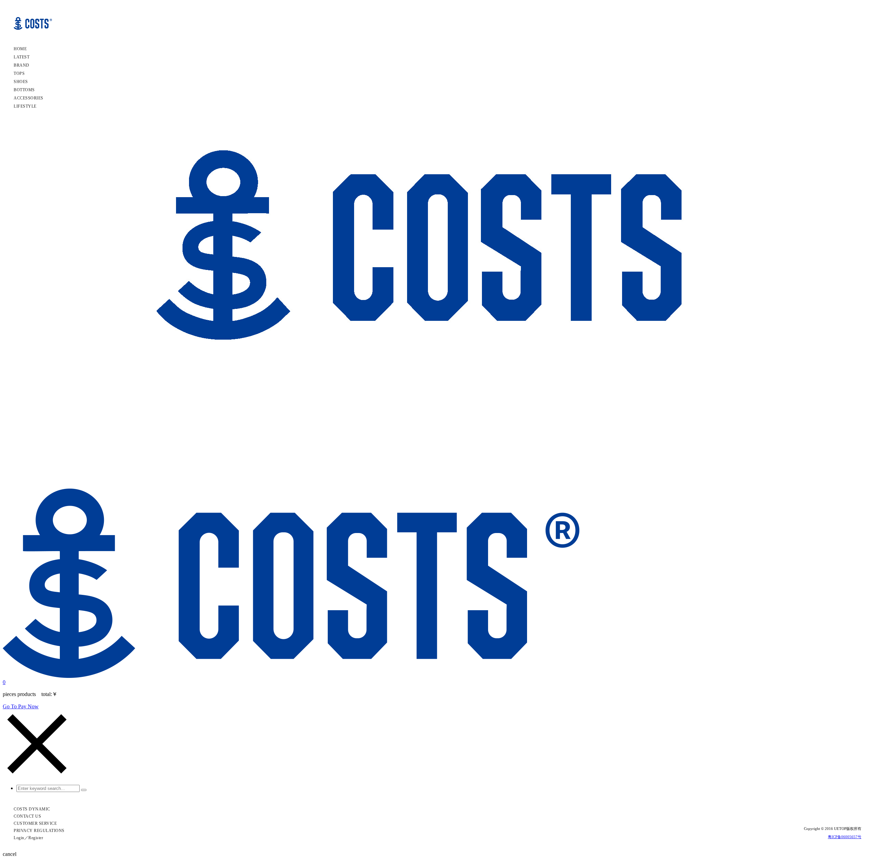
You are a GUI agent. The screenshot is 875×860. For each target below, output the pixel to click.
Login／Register (28, 837)
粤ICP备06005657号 (844, 837)
